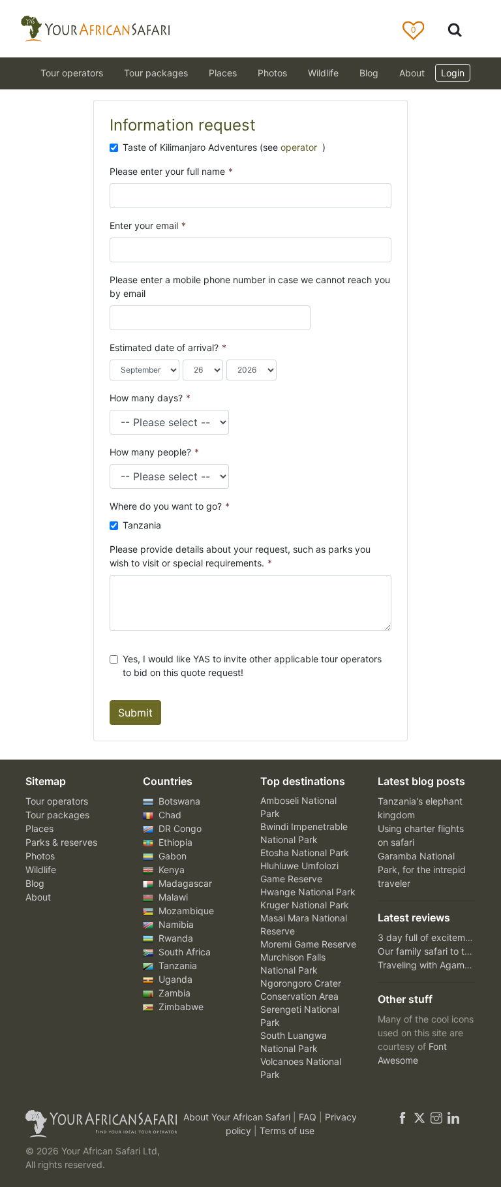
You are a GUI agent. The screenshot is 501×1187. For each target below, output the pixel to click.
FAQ (309, 1116)
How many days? (150, 397)
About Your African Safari (238, 1116)
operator (300, 147)
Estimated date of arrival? (168, 347)
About (412, 72)
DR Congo (179, 828)
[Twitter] (419, 1116)
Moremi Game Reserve (308, 943)
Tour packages (57, 814)
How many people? (154, 451)
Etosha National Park (304, 852)
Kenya (170, 869)
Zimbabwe (180, 1006)
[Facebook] (402, 1116)
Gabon (171, 855)
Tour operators (56, 801)
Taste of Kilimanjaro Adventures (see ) (224, 147)
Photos (272, 72)
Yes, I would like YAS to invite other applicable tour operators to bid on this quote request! (252, 665)
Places (39, 828)
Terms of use (287, 1130)
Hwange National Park (308, 891)
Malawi (172, 896)
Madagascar (184, 883)
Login (452, 72)
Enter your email (148, 225)
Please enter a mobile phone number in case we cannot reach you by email (250, 286)
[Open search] (454, 29)
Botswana (178, 801)
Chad (168, 814)
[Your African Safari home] (93, 1123)
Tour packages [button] (156, 72)
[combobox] (122, 318)
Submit (135, 712)
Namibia (175, 924)
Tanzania (142, 525)
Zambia (173, 992)
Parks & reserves (61, 842)
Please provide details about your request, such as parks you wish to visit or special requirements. (240, 556)
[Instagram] (436, 1116)
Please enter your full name (171, 171)
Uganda (174, 979)
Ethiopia (174, 842)
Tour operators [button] (71, 72)
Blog (368, 72)
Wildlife (323, 72)
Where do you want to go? (170, 506)
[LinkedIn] (452, 1116)
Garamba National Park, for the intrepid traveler (422, 869)
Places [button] (223, 72)
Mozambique (185, 910)
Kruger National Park (304, 904)
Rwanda (174, 938)
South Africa (183, 951)
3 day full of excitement (428, 937)
